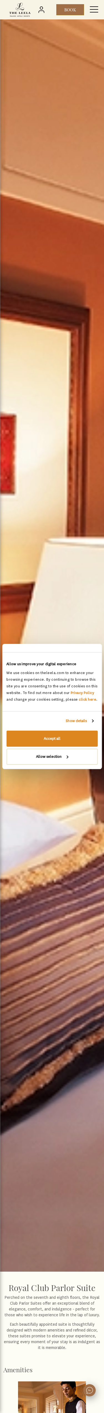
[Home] (20, 10)
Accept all (52, 738)
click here (87, 699)
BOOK (70, 9)
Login (42, 9)
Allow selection (49, 756)
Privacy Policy (82, 692)
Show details (76, 720)
